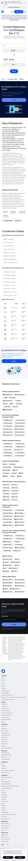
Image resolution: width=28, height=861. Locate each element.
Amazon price (5, 841)
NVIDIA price (4, 834)
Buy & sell (4, 726)
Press (2, 684)
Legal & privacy (5, 691)
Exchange (4, 768)
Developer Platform (6, 777)
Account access (5, 717)
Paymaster (4, 794)
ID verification (5, 710)
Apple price (4, 837)
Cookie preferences (6, 695)
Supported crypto (6, 719)
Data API (3, 799)
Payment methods (6, 715)
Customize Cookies (18, 853)
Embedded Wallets (6, 784)
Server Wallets (5, 781)
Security (3, 686)
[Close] (24, 851)
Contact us (4, 706)
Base (2, 779)
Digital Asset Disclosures (8, 699)
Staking (3, 766)
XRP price (4, 830)
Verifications (4, 801)
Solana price (4, 828)
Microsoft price (5, 839)
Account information (7, 713)
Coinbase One (5, 733)
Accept (20, 857)
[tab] (3, 79)
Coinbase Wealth (6, 735)
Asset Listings (5, 752)
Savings (3, 746)
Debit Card (4, 739)
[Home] (2, 11)
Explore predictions (6, 748)
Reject (8, 857)
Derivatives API (5, 819)
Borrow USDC (5, 730)
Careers (3, 680)
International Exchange (7, 770)
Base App (3, 728)
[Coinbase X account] (7, 845)
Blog (2, 682)
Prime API (4, 816)
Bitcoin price (4, 823)
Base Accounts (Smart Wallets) (9, 786)
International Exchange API (8, 814)
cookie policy (9, 850)
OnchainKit (4, 797)
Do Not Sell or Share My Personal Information (13, 697)
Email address (5, 616)
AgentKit (3, 805)
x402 (2, 790)
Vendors (3, 688)
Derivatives (4, 741)
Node (2, 803)
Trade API (4, 792)
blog (2, 844)
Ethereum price (5, 825)
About (3, 677)
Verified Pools (5, 772)
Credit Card (4, 737)
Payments (4, 757)
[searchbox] (14, 65)
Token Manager (5, 759)
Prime (3, 764)
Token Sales (4, 743)
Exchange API (5, 812)
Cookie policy (5, 693)
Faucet (3, 810)
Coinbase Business (6, 755)
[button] (25, 11)
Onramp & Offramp (6, 788)
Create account (5, 708)
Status (3, 721)
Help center (4, 704)
